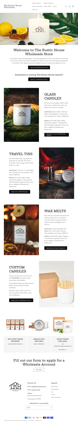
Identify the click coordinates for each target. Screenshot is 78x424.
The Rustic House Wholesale (13, 420)
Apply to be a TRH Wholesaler (19, 191)
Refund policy (31, 420)
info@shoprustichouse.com (38, 386)
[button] (37, 3)
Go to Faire (62, 349)
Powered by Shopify (23, 420)
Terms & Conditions (56, 397)
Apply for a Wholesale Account (39, 79)
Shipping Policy (55, 389)
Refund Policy (54, 386)
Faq (52, 392)
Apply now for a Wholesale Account (21, 300)
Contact (53, 394)
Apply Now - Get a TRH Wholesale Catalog (56, 134)
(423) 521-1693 (36, 390)
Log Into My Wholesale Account (39, 67)
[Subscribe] (51, 407)
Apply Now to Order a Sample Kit (56, 248)
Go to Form (39, 369)
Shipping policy (39, 420)
